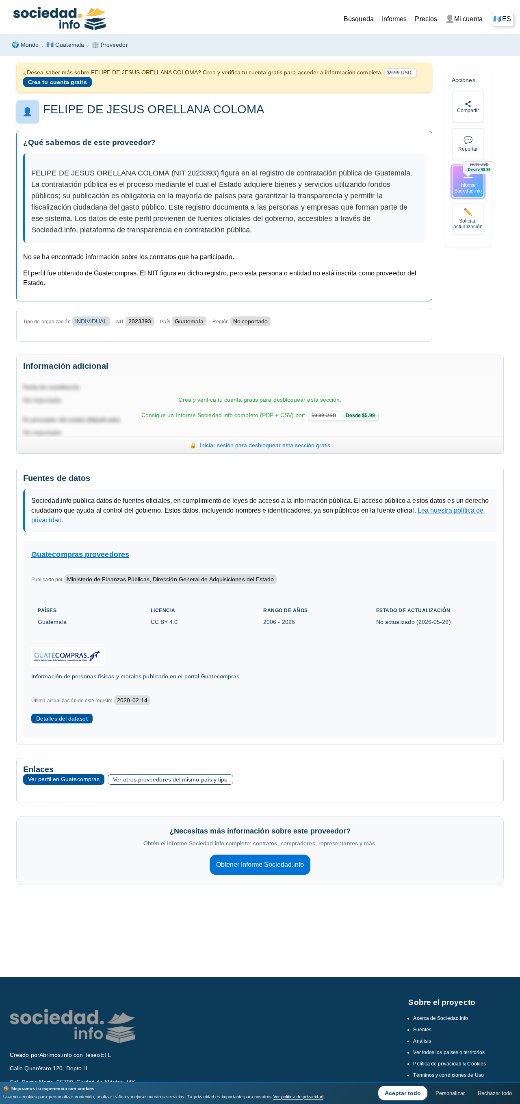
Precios (426, 18)
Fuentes (422, 1030)
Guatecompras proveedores (80, 554)
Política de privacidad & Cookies (449, 1064)
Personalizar (450, 1093)
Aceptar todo (403, 1093)
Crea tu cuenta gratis (57, 82)
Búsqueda (359, 18)
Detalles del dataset (62, 718)
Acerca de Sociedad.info (440, 1018)
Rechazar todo (495, 1093)
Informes (394, 18)
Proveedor (110, 44)
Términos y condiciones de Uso (448, 1075)
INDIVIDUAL (91, 321)
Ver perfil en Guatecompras (64, 779)
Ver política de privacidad (298, 1096)
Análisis (422, 1041)
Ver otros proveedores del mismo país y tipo (170, 779)
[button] (502, 19)
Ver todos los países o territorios (449, 1052)
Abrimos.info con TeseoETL (75, 1055)
